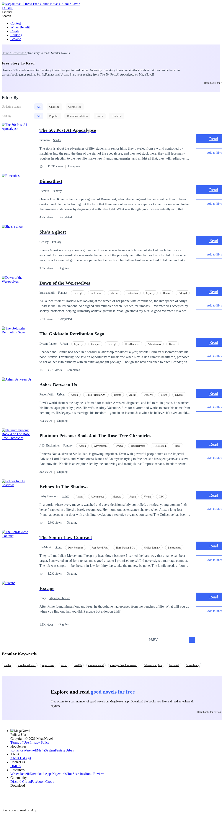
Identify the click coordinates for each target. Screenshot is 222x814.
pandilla (78, 665)
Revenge (78, 293)
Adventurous (154, 344)
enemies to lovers (27, 665)
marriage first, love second (123, 665)
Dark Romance (75, 547)
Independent (174, 547)
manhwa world (96, 665)
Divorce (179, 394)
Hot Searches (76, 774)
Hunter (166, 293)
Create (14, 31)
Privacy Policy (39, 742)
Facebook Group (42, 781)
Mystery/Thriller (59, 598)
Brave (164, 394)
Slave (177, 445)
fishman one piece (153, 665)
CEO (161, 496)
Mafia (41, 750)
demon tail (174, 665)
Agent (132, 394)
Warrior (114, 293)
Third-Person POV (96, 394)
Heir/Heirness (132, 344)
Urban (64, 343)
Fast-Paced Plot (99, 547)
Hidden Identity (152, 547)
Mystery (150, 293)
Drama (172, 344)
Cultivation (132, 293)
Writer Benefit (20, 27)
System (50, 750)
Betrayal (182, 293)
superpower (48, 665)
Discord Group (20, 781)
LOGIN (7, 8)
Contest (15, 23)
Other (58, 547)
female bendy (192, 665)
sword (64, 665)
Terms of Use (19, 742)
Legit (27, 758)
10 (207, 640)
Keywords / (19, 53)
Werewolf (30, 750)
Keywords (59, 774)
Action (74, 394)
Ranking (16, 35)
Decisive (148, 394)
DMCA (15, 766)
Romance (16, 750)
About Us (17, 758)
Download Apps (41, 774)
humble (7, 665)
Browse (15, 39)
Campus (95, 344)
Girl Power (96, 293)
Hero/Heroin (159, 445)
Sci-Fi (57, 140)
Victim (147, 496)
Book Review (94, 774)
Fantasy (57, 191)
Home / (7, 53)
